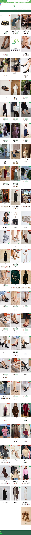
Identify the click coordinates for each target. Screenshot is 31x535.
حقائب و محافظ (2, 2)
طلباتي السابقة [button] (28, 8)
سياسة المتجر (15, 8)
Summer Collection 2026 (23, 2)
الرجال (6, 2)
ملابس (19, 2)
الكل (27, 2)
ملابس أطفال (9, 2)
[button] (5, 1)
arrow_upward (0, 531)
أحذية (12, 2)
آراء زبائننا (24, 8)
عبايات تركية (15, 2)
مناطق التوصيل (20, 8)
